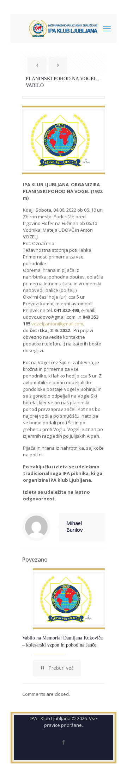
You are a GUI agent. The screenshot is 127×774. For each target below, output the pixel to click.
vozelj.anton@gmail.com (57, 323)
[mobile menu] (107, 28)
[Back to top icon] (112, 759)
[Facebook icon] (63, 741)
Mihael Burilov (74, 526)
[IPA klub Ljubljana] (63, 28)
